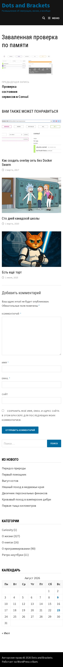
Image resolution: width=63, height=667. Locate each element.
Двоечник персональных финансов (24, 493)
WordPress (23, 661)
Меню (55, 18)
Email (6, 378)
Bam (35, 661)
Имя (5, 362)
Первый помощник (14, 474)
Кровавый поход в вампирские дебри (26, 499)
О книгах (7, 542)
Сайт (5, 394)
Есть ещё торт (12, 272)
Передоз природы (14, 468)
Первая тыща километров (19, 506)
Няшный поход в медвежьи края (23, 487)
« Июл (6, 633)
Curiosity (7, 530)
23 (58, 610)
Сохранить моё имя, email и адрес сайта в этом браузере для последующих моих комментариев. (30, 415)
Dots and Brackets (26, 5)
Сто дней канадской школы (20, 218)
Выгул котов (10, 481)
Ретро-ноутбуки (12, 555)
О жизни (7, 536)
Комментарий (11, 313)
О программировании (16, 548)
